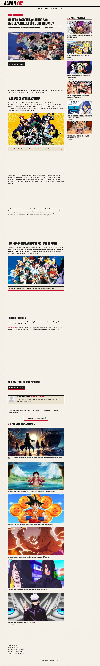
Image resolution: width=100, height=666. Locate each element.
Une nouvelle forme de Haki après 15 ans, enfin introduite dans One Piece (78, 136)
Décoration (54, 9)
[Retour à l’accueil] (13, 3)
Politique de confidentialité (16, 649)
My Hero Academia (18, 15)
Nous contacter (12, 645)
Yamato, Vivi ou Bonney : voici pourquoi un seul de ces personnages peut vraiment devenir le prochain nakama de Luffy (35, 458)
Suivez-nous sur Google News (36, 418)
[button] (61, 9)
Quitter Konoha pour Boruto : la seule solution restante (78, 56)
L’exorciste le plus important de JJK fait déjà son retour (21, 622)
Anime (46, 9)
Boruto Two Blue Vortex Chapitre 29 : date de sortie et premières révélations (79, 116)
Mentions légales (13, 647)
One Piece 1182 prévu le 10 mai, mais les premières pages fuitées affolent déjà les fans (28, 557)
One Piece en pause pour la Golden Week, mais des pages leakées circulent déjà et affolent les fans (31, 491)
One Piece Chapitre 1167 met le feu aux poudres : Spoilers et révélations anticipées (78, 96)
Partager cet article (17, 64)
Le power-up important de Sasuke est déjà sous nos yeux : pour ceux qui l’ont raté (27, 590)
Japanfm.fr (11, 328)
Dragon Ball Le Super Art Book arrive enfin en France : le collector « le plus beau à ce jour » (30, 524)
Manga (40, 9)
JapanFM (55, 660)
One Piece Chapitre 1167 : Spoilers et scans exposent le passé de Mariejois (79, 36)
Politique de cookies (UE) (15, 651)
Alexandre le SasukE (37, 396)
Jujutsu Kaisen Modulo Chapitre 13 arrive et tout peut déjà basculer (78, 76)
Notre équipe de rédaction (16, 653)
